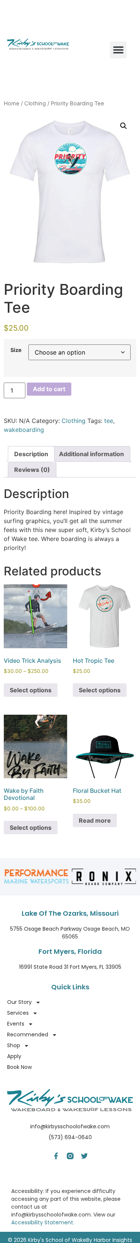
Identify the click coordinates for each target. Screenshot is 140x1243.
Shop (13, 1045)
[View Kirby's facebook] (56, 1156)
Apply (14, 1056)
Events (15, 1023)
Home (11, 103)
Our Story (19, 1002)
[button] (118, 49)
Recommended (27, 1034)
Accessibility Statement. (42, 1222)
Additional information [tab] (91, 454)
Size (16, 350)
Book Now (19, 1067)
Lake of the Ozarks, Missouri (70, 913)
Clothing (35, 103)
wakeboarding (24, 429)
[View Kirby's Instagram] (70, 1156)
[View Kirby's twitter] (84, 1156)
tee (108, 420)
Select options (31, 690)
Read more (95, 820)
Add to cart (49, 389)
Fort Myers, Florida (70, 951)
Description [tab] (31, 454)
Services (18, 1013)
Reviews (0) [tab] (32, 469)
